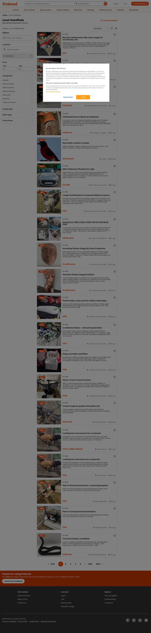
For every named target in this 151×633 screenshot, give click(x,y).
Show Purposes (68, 97)
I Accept (83, 97)
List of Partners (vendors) (53, 91)
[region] (76, 82)
